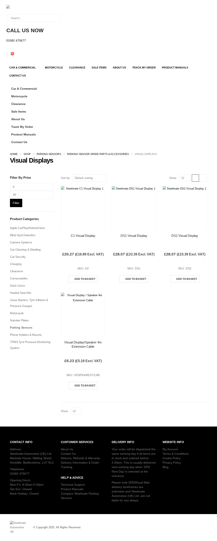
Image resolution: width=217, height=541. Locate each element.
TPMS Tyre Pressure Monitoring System (30, 345)
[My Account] (9, 50)
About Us (119, 67)
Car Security (17, 256)
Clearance (77, 67)
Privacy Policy (172, 462)
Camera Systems (21, 242)
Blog (165, 467)
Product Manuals (175, 67)
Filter (16, 203)
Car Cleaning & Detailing (25, 249)
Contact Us (17, 75)
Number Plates (19, 320)
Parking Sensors (21, 327)
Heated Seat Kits (20, 292)
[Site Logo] (24, 9)
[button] (203, 95)
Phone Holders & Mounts (26, 334)
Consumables (18, 278)
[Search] (55, 18)
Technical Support (73, 484)
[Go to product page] (83, 208)
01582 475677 (19, 473)
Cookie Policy (172, 458)
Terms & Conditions (176, 453)
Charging (16, 264)
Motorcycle (54, 67)
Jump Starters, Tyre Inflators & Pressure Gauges (29, 303)
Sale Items (99, 67)
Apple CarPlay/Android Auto (27, 228)
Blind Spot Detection (22, 235)
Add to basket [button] (84, 278)
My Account (170, 449)
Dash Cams (17, 285)
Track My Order (144, 67)
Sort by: (66, 178)
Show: (173, 178)
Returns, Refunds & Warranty (80, 458)
